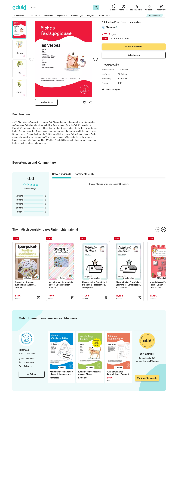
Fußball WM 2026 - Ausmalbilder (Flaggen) (118, 373)
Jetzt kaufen (134, 55)
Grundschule (19, 15)
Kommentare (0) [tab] (84, 174)
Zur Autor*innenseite (147, 378)
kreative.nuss (155, 287)
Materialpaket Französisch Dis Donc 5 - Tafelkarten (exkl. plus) (94, 283)
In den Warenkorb (133, 46)
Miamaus (110, 27)
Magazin (90, 15)
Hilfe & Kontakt (105, 15)
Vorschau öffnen (46, 102)
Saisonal (47, 15)
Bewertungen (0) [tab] (62, 174)
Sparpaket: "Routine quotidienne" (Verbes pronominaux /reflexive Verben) (26, 283)
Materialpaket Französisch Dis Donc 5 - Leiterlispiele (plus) (128, 283)
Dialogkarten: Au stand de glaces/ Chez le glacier (60, 283)
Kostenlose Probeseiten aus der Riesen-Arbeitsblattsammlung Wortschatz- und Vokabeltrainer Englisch (89, 373)
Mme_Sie (18, 287)
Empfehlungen (77, 15)
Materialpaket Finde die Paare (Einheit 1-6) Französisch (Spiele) (161, 283)
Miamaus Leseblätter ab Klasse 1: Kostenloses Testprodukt (61, 373)
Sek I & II (33, 15)
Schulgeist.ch (87, 287)
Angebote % (62, 15)
